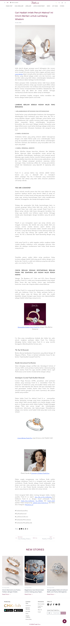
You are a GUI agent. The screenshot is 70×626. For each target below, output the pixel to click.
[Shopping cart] (62, 2)
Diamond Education (28, 608)
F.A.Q (27, 613)
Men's (48, 6)
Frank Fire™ (9, 6)
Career (39, 612)
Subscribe (63, 613)
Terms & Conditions (28, 616)
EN (7, 2)
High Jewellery (19, 6)
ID (4, 2)
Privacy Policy (29, 619)
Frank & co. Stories (40, 607)
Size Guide (28, 611)
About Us (40, 609)
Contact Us (28, 605)
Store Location (41, 604)
